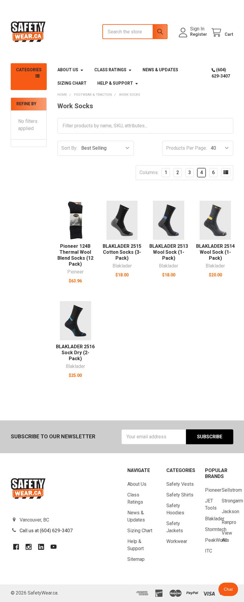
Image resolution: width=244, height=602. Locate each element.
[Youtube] (53, 546)
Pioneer (213, 490)
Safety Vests (180, 484)
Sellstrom (232, 490)
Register (198, 34)
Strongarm (232, 501)
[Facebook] (16, 546)
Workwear (176, 541)
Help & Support (115, 83)
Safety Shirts (179, 495)
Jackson (230, 511)
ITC (208, 551)
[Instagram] (28, 546)
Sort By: (69, 148)
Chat (228, 589)
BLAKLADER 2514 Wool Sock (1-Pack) (215, 252)
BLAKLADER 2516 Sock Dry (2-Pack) (75, 352)
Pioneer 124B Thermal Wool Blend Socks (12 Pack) (75, 255)
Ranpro (229, 522)
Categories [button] (29, 69)
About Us (67, 69)
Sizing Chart (72, 83)
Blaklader (214, 518)
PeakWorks (217, 540)
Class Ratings (110, 69)
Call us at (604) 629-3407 (46, 530)
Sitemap (136, 559)
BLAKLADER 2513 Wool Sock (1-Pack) (168, 252)
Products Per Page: (186, 148)
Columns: (149, 172)
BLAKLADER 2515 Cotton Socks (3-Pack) (122, 252)
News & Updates (160, 69)
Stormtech (215, 529)
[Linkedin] (41, 546)
